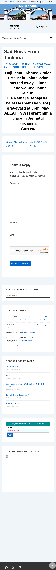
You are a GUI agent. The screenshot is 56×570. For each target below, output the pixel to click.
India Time (9, 2)
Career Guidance (28, 333)
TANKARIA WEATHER (28, 27)
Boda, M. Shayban (12, 403)
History (8, 375)
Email (12, 235)
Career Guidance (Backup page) (17, 395)
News (23, 67)
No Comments (37, 67)
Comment (15, 183)
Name (12, 223)
